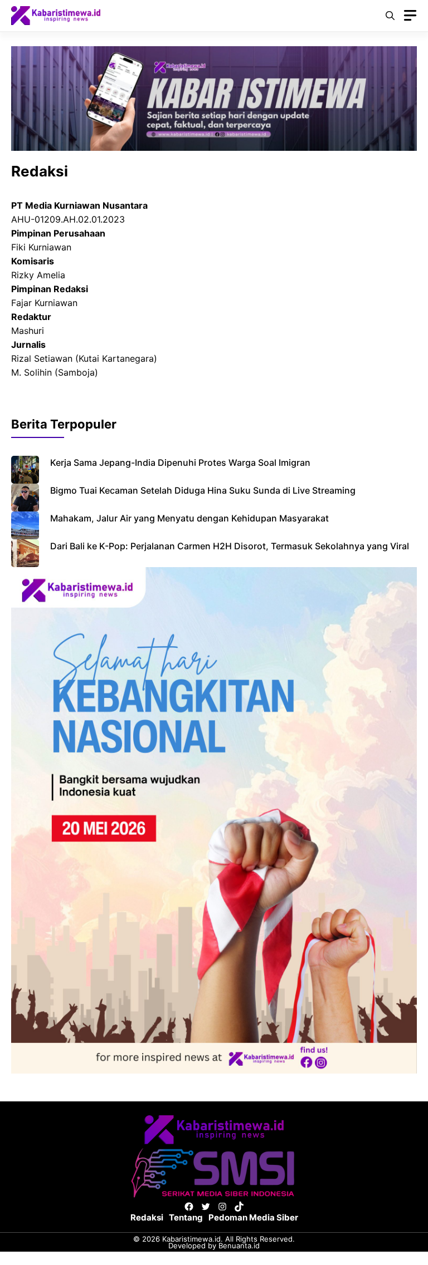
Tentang (186, 1217)
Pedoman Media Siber (253, 1217)
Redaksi (146, 1217)
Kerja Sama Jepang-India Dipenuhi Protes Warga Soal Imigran (180, 462)
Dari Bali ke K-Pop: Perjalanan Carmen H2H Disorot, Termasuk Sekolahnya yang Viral (229, 546)
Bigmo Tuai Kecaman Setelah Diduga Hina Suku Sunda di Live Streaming (203, 490)
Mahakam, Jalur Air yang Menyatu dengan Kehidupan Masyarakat (189, 518)
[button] (390, 16)
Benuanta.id (239, 1245)
